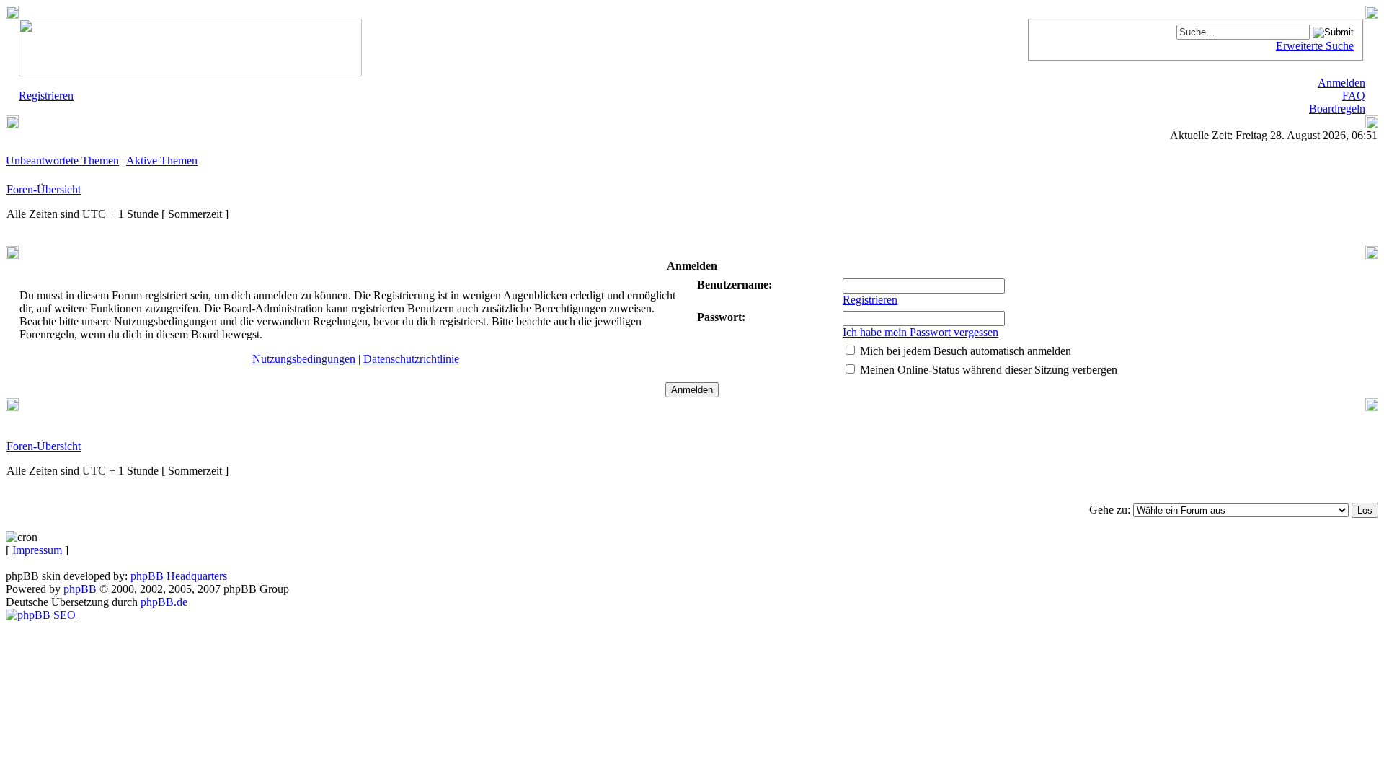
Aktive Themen (162, 160)
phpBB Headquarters (178, 576)
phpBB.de (164, 602)
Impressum (37, 550)
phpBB (80, 589)
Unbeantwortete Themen (62, 160)
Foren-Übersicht (43, 189)
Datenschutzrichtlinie (411, 359)
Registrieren (870, 300)
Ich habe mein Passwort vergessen (920, 332)
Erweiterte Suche (1315, 46)
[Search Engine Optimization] (41, 615)
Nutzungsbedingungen (303, 359)
